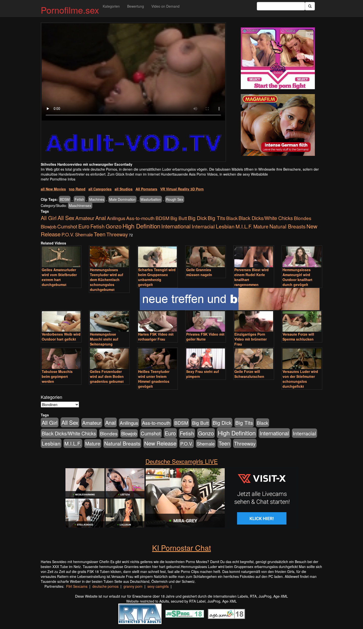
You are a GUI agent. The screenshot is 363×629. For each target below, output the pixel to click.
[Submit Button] (310, 6)
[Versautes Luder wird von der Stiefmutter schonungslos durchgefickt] (301, 358)
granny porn (132, 586)
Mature (260, 226)
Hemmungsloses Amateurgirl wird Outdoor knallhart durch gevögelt (297, 277)
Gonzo (113, 226)
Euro (83, 226)
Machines (96, 199)
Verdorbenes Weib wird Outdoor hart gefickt (61, 337)
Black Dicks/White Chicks (266, 218)
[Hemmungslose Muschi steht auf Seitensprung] (109, 321)
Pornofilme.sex (70, 9)
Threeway (117, 234)
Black (232, 218)
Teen (99, 234)
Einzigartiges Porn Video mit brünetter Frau (250, 339)
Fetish (79, 199)
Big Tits (216, 218)
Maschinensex (80, 205)
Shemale (84, 234)
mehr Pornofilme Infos (58, 179)
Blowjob (48, 226)
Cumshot (67, 226)
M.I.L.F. (244, 226)
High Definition (141, 226)
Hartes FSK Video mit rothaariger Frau (156, 337)
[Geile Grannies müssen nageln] (205, 256)
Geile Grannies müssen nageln (199, 272)
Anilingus (116, 218)
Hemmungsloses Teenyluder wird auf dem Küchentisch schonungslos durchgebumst (106, 279)
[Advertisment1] (277, 58)
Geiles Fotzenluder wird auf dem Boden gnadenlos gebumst (107, 376)
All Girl (49, 218)
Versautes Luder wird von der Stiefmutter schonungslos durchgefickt (300, 379)
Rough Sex (174, 199)
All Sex (66, 218)
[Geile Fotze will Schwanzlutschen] (253, 358)
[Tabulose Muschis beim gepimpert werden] (61, 358)
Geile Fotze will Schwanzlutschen (249, 374)
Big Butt (178, 218)
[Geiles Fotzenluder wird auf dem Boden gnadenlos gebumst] (109, 358)
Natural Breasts (287, 226)
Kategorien (111, 6)
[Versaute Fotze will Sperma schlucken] (301, 321)
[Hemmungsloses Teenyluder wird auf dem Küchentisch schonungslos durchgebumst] (109, 256)
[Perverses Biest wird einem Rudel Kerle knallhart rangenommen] (253, 256)
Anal (100, 218)
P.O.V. (67, 234)
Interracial (203, 226)
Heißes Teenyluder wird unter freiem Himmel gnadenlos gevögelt (153, 379)
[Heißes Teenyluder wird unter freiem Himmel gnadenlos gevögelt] (157, 358)
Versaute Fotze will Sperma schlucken (298, 337)
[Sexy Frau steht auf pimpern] (205, 358)
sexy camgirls (158, 586)
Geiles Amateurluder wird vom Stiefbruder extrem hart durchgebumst (59, 277)
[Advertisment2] (277, 125)
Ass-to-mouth (140, 218)
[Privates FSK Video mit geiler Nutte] (205, 321)
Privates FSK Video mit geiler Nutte (205, 337)
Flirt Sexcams (76, 586)
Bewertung (135, 6)
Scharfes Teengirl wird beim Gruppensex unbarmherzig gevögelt (157, 277)
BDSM (65, 199)
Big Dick (197, 218)
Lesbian (225, 226)
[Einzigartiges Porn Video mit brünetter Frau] (253, 321)
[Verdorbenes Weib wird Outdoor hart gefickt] (61, 321)
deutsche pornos (105, 586)
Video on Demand (165, 6)
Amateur (84, 218)
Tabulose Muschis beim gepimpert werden (57, 376)
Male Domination (122, 199)
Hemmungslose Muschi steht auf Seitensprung (104, 339)
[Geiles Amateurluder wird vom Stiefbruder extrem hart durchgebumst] (61, 256)
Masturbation (151, 199)
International (176, 226)
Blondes (302, 218)
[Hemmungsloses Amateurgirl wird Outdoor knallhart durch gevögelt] (301, 256)
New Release (160, 443)
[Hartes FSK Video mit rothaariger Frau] (157, 321)
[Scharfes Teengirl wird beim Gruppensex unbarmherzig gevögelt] (157, 256)
